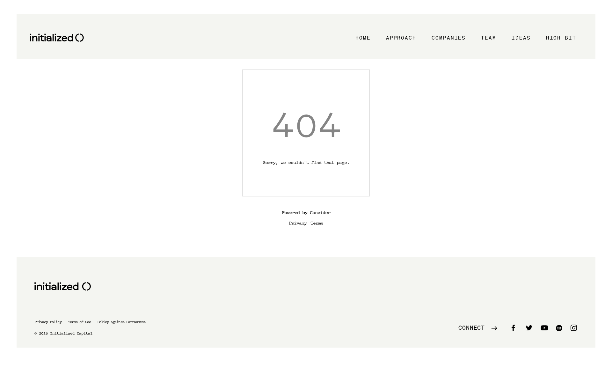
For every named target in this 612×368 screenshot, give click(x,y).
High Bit (561, 37)
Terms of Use (79, 322)
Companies (449, 37)
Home (363, 37)
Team (488, 37)
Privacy (298, 222)
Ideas (521, 37)
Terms (316, 222)
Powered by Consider (306, 213)
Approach (401, 37)
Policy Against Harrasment (121, 322)
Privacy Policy (48, 322)
